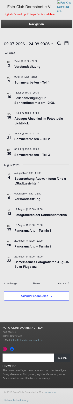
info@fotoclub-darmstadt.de (26, 340)
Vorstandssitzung (27, 66)
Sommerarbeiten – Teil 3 (32, 154)
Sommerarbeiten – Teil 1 (32, 82)
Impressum (50, 392)
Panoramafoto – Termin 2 (32, 246)
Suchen (62, 358)
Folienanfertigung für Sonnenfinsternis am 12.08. (34, 100)
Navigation (36, 24)
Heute (36, 283)
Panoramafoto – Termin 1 (32, 230)
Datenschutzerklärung (16, 400)
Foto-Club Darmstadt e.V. (29, 6)
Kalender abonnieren (34, 296)
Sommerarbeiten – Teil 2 (32, 139)
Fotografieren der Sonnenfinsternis (40, 214)
